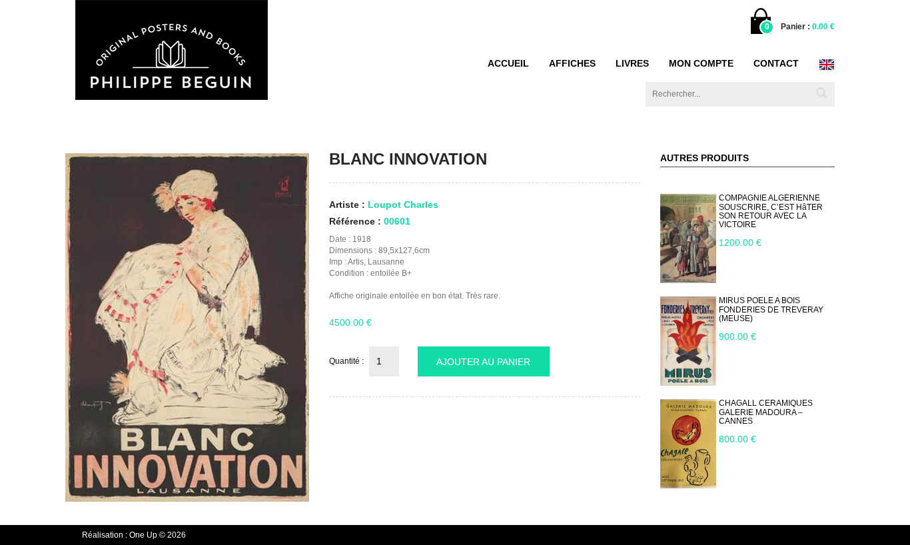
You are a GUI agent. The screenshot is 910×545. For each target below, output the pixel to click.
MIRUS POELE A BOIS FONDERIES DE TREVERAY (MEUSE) (771, 309)
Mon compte (701, 63)
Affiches (572, 63)
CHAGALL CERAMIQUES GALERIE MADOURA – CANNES (766, 411)
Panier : (808, 26)
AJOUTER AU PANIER (483, 361)
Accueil (508, 63)
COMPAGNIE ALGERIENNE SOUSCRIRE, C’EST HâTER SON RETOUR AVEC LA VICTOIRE (771, 211)
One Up (143, 535)
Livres (632, 63)
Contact (776, 63)
